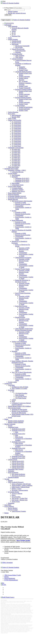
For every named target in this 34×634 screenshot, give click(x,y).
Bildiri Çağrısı (19, 454)
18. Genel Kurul (16, 136)
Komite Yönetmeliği (24, 88)
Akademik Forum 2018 (18, 448)
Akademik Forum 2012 (18, 430)
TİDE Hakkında (12, 26)
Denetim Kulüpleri (13, 477)
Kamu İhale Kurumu (21, 306)
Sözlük (10, 417)
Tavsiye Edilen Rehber (14, 186)
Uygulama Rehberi (17, 188)
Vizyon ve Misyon (17, 493)
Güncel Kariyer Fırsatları (19, 511)
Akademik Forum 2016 (18, 442)
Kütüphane (11, 503)
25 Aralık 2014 (16, 159)
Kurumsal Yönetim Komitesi (23, 89)
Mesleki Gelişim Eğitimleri (15, 422)
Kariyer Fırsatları (13, 509)
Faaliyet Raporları (20, 50)
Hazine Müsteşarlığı (17, 220)
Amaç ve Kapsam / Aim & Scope (21, 484)
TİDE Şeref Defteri (13, 167)
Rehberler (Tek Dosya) (18, 191)
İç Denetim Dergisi (13, 492)
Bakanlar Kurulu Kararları (22, 204)
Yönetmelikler (19, 206)
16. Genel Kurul (16, 139)
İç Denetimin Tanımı (17, 185)
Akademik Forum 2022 (18, 458)
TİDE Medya (19, 57)
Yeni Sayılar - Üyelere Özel (19, 498)
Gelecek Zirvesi (12, 459)
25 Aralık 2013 (16, 160)
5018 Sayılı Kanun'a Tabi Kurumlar (22, 201)
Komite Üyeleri (23, 70)
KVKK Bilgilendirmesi (11, 580)
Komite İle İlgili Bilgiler (26, 107)
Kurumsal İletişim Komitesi (23, 97)
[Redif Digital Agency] (7, 597)
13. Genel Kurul (16, 144)
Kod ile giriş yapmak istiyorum (17, 13)
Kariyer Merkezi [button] (9, 506)
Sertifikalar (11, 390)
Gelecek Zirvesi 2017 (18, 463)
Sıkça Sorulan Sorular (14, 408)
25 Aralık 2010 (16, 165)
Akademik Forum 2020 (18, 456)
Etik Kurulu (15, 44)
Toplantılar (11, 471)
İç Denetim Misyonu (17, 172)
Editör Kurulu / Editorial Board (20, 487)
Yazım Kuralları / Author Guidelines (22, 485)
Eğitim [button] (6, 419)
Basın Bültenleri (16, 115)
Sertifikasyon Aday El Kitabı (20, 387)
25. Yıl (14, 34)
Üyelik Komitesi (20, 105)
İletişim (6, 513)
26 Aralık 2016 (16, 156)
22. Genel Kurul (16, 130)
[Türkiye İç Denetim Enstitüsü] (10, 3)
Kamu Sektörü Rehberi (14, 193)
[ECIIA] (3, 584)
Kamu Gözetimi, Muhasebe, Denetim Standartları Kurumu (22, 361)
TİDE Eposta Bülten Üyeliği (12, 575)
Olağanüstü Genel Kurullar (15, 147)
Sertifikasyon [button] (8, 383)
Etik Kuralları (15, 183)
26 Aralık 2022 (16, 149)
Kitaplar (10, 480)
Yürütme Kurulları (17, 54)
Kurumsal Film (16, 36)
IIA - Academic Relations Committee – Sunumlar (25, 83)
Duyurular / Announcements (20, 490)
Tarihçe (14, 31)
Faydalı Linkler (12, 382)
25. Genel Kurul (16, 125)
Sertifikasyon (22, 68)
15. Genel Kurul (16, 141)
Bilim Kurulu (19, 437)
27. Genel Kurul (16, 122)
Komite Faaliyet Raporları (23, 79)
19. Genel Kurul (16, 134)
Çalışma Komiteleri (17, 59)
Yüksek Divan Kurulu (18, 49)
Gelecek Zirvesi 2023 (18, 467)
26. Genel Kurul (16, 123)
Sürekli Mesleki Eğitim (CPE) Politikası (19, 406)
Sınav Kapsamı (19, 395)
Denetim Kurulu (16, 42)
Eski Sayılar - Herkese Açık (19, 500)
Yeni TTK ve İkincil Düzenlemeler (22, 372)
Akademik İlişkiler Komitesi (23, 71)
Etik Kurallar (19, 47)
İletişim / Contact (16, 488)
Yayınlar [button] (6, 479)
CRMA (14, 400)
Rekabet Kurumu (20, 317)
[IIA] (2, 583)
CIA (13, 391)
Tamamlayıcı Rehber (17, 189)
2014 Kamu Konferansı (18, 476)
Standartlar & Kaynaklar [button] (11, 168)
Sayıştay (14, 210)
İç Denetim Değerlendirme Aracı (17, 198)
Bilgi (16, 432)
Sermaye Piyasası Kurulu (22, 269)
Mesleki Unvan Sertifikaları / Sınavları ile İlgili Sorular (20, 411)
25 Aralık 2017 (16, 154)
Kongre (10, 425)
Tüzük (10, 38)
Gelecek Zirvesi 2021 (18, 466)
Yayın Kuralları (16, 497)
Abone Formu (16, 501)
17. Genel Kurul (16, 138)
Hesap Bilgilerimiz (9, 578)
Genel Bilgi (11, 385)
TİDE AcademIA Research (15, 482)
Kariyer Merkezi (12, 508)
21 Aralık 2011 (16, 164)
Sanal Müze (7, 505)
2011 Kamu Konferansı (18, 474)
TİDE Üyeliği (12, 118)
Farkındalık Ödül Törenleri (15, 469)
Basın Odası (11, 113)
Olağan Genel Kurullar (14, 120)
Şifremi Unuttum (13, 11)
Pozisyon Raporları (13, 194)
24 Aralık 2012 (16, 162)
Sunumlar (18, 52)
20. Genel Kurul (16, 133)
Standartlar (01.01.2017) (22, 178)
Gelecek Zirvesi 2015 (18, 461)
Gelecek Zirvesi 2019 (18, 464)
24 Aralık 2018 (16, 152)
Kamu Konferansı (13, 472)
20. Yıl (14, 33)
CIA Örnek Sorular (20, 398)
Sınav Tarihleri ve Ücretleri (19, 388)
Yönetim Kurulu (16, 41)
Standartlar (22, 67)
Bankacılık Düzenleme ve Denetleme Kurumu (22, 281)
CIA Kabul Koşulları (21, 393)
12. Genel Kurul (16, 146)
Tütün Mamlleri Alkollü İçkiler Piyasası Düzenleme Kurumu (24, 329)
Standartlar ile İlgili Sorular (19, 409)
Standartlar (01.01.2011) (22, 181)
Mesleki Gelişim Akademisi (16, 421)
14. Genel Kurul (16, 143)
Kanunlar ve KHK (20, 202)
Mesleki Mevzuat (13, 199)
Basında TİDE (16, 117)
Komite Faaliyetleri (24, 76)
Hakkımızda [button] (7, 25)
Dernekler (14, 351)
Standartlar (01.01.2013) (22, 180)
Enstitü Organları (13, 39)
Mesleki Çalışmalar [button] (9, 424)
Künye (14, 495)
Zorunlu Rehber (12, 173)
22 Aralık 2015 (16, 157)
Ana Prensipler (16, 175)
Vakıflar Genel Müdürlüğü (19, 341)
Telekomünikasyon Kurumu (23, 257)
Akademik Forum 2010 (18, 429)
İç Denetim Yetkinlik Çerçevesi (17, 196)
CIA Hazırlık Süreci (21, 396)
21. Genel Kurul (16, 131)
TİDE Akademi (19, 55)
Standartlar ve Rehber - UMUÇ (17, 170)
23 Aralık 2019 (16, 151)
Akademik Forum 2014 (18, 433)
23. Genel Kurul (16, 128)
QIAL (13, 401)
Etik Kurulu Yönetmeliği (22, 46)
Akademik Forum (13, 427)
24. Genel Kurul (16, 126)
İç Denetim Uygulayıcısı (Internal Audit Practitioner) (21, 403)
